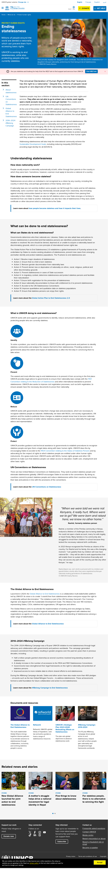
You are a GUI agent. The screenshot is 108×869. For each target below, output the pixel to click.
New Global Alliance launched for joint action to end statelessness (12, 800)
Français (88, 2)
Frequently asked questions (94, 828)
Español (97, 2)
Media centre (88, 835)
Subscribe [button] (61, 841)
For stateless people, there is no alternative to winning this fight (94, 799)
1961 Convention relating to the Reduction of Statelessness (51, 380)
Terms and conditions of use (87, 856)
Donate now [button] (8, 836)
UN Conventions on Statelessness (46, 486)
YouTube (44, 832)
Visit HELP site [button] (91, 71)
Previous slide (4, 780)
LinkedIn (34, 835)
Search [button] (70, 9)
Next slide (104, 780)
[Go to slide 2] (55, 814)
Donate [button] (85, 8)
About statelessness (11, 91)
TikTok (30, 835)
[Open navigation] (3, 8)
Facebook (34, 832)
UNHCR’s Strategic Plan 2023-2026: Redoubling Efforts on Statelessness (65, 728)
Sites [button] (74, 9)
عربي (104, 2)
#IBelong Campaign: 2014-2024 (87, 726)
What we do (11, 15)
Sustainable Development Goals (33, 144)
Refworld (37, 724)
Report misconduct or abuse (94, 838)
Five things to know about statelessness (66, 797)
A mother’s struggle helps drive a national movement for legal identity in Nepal (40, 800)
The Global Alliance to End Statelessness (20, 726)
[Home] (12, 8)
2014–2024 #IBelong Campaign (10, 123)
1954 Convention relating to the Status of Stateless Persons (65, 450)
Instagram (39, 832)
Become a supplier (90, 847)
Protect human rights (24, 15)
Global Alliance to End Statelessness (45, 593)
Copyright (103, 856)
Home (3, 15)
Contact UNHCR (89, 832)
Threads (39, 835)
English (79, 2)
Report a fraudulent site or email (93, 843)
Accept (99, 862)
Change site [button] (22, 2)
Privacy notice (70, 856)
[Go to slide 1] (53, 814)
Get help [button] (101, 8)
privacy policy (34, 863)
